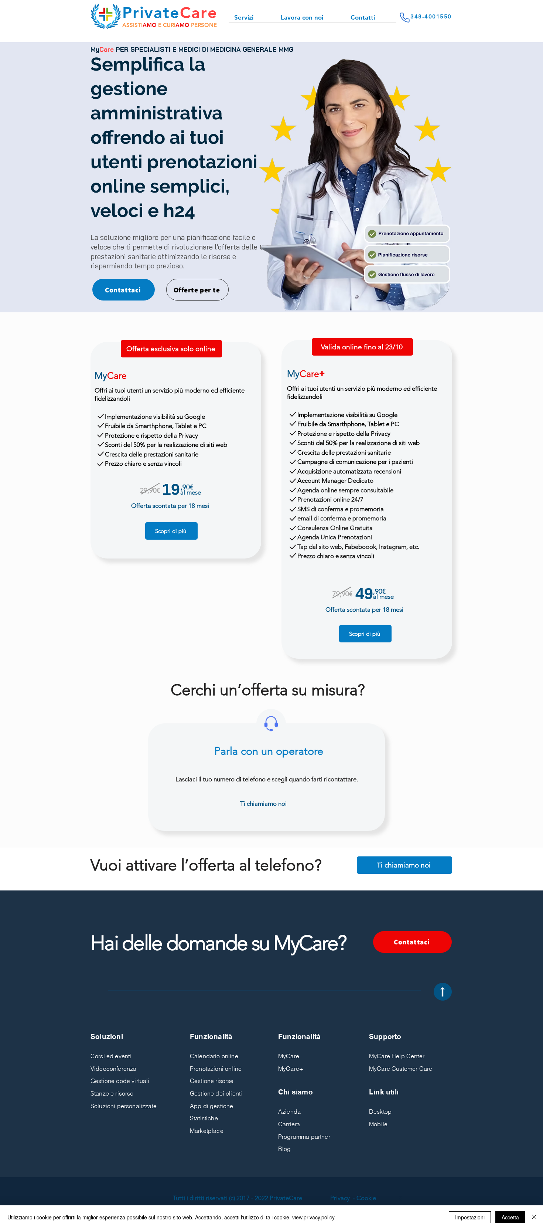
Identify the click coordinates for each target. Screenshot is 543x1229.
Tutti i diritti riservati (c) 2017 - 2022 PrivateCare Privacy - (263, 1198)
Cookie (366, 1198)
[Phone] (404, 17)
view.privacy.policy (313, 1217)
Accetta (510, 1217)
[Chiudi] (534, 1217)
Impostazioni (470, 1217)
